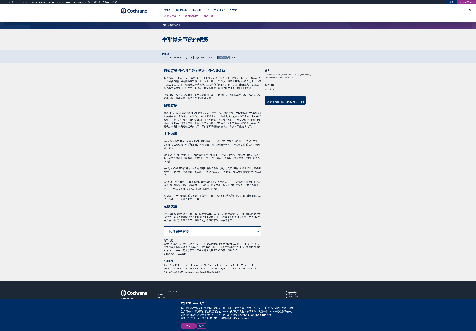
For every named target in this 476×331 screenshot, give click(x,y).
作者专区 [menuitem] (234, 9)
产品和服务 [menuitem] (219, 9)
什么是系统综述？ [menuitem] (171, 16)
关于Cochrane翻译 (110, 2)
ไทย (89, 2)
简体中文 (10, 2)
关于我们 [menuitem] (167, 9)
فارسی (34, 2)
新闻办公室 (293, 297)
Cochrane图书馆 (466, 2)
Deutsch (68, 2)
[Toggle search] (470, 10)
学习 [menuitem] (207, 9)
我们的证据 (175, 25)
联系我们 (292, 291)
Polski (235, 57)
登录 (451, 2)
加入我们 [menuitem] (196, 9)
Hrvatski (60, 2)
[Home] (137, 11)
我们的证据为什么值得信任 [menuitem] (199, 16)
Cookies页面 (241, 318)
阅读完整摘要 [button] (179, 231)
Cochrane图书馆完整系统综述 (283, 101)
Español (26, 2)
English (18, 2)
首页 (164, 25)
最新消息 (292, 294)
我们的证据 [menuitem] (181, 9)
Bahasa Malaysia (80, 2)
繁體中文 (97, 2)
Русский (51, 2)
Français (42, 2)
